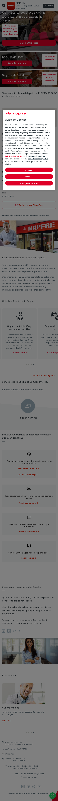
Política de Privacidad (35, 156)
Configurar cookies (29, 183)
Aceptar (29, 170)
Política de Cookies (13, 156)
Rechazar (29, 176)
